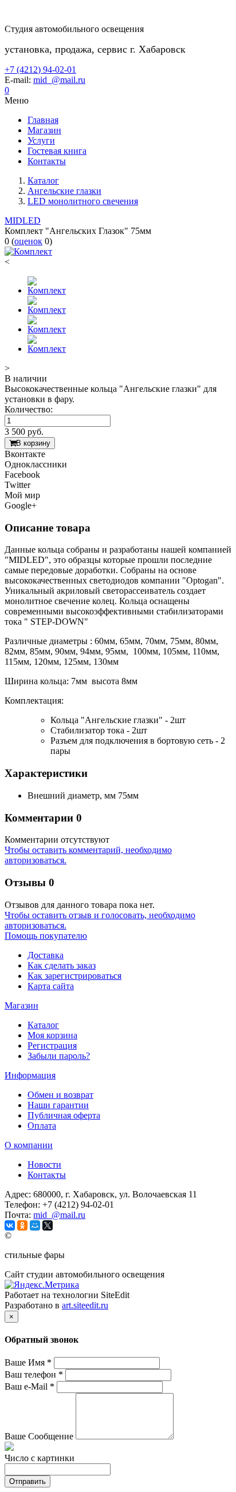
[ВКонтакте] (10, 1225)
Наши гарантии (58, 1105)
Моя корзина (52, 1035)
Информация (30, 1075)
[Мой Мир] (35, 1225)
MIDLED (23, 220)
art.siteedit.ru (85, 1305)
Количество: (29, 409)
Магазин (21, 1005)
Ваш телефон (34, 1374)
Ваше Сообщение (39, 1436)
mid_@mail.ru (59, 80)
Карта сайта (50, 986)
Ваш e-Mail (29, 1386)
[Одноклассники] (22, 1225)
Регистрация (52, 1045)
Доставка (45, 955)
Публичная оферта (63, 1115)
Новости (44, 1164)
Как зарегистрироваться (74, 976)
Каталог (43, 1025)
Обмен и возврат (60, 1095)
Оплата (41, 1125)
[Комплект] (28, 251)
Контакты (46, 1175)
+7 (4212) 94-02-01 (40, 69)
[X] (47, 1225)
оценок (28, 241)
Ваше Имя (28, 1362)
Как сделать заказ (61, 965)
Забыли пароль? (58, 1056)
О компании (29, 1145)
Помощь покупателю (46, 936)
